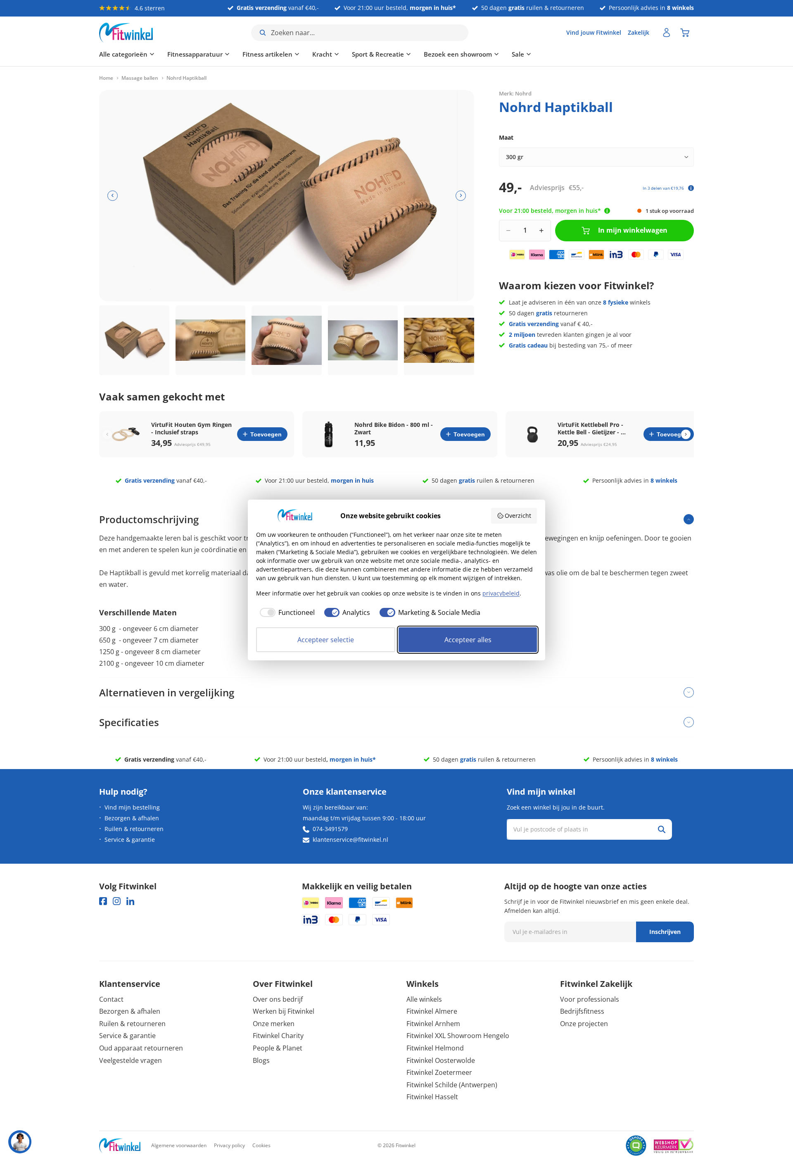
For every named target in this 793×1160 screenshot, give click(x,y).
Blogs (261, 1060)
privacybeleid (501, 593)
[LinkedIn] (130, 901)
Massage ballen (139, 78)
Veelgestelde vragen (130, 1060)
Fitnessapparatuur (195, 54)
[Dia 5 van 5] (439, 340)
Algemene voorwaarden (179, 1145)
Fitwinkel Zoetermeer (439, 1072)
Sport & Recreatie (378, 54)
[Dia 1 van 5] (134, 340)
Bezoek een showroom (458, 54)
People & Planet (277, 1048)
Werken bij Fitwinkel (283, 1011)
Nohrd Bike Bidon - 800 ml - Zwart (393, 428)
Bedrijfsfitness (582, 1011)
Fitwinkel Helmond (435, 1048)
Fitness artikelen (267, 54)
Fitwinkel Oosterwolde (440, 1060)
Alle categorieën (123, 54)
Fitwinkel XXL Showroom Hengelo (457, 1035)
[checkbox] (285, 612)
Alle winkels (424, 999)
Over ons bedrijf (278, 999)
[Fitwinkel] (119, 1145)
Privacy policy (229, 1145)
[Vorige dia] (112, 196)
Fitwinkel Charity (278, 1035)
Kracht (322, 54)
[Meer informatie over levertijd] (607, 211)
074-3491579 (330, 829)
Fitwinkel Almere (431, 1011)
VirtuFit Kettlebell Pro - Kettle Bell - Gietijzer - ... (592, 428)
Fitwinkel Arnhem (433, 1023)
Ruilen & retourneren (134, 829)
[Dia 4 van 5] (363, 340)
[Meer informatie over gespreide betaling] (691, 188)
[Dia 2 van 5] (211, 340)
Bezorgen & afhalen (131, 818)
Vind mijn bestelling (132, 807)
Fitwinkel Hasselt (432, 1096)
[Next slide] (686, 434)
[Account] (667, 33)
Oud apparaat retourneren (141, 1048)
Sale (518, 54)
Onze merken (273, 1023)
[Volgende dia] (461, 196)
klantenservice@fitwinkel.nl (350, 839)
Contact (111, 999)
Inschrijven (665, 932)
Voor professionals (589, 999)
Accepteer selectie (325, 639)
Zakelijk (638, 32)
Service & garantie (129, 839)
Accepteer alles (467, 639)
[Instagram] (117, 901)
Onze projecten (584, 1023)
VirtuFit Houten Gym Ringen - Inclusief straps (191, 428)
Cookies (261, 1145)
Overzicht (518, 515)
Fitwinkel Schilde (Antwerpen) (451, 1084)
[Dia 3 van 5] (287, 340)
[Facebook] (103, 901)
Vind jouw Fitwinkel (593, 32)
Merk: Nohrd (515, 93)
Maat (506, 137)
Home (106, 78)
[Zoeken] (661, 829)
